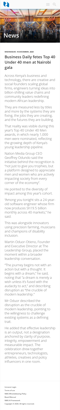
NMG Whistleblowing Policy (15, 394)
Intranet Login (10, 387)
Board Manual (10, 397)
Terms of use (10, 390)
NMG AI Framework (12, 400)
